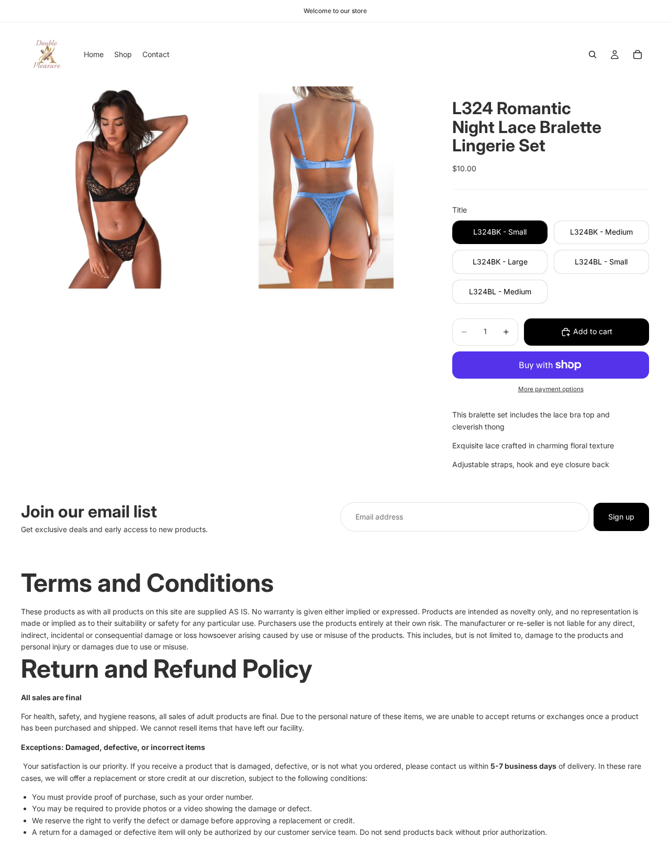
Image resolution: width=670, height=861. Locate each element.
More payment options (551, 389)
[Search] (592, 54)
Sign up (621, 516)
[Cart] (637, 54)
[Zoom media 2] (326, 187)
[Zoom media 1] (122, 187)
